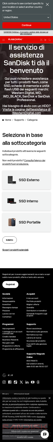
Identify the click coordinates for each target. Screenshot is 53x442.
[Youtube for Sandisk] (32, 382)
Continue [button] (26, 25)
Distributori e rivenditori (36, 310)
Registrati (10, 284)
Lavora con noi (8, 313)
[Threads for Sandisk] (38, 382)
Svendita (30, 307)
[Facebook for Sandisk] (9, 382)
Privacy (5, 394)
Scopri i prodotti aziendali (15, 249)
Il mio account (32, 298)
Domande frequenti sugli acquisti (36, 314)
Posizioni (6, 310)
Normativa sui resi (34, 334)
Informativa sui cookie (33, 419)
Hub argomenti (8, 328)
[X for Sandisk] (21, 382)
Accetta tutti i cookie (25, 437)
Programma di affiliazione (13, 349)
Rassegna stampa (10, 307)
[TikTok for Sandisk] (15, 382)
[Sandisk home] (15, 39)
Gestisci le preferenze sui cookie (25, 425)
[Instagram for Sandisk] (4, 382)
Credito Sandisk (9, 336)
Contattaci (6, 317)
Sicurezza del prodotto (35, 341)
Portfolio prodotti (33, 301)
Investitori (6, 304)
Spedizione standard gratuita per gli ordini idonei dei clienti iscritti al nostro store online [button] (26, 33)
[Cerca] (49, 39)
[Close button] (47, 5)
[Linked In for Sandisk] (27, 382)
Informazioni (7, 298)
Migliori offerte (32, 304)
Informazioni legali (21, 394)
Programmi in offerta (11, 346)
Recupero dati (8, 343)
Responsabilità (8, 301)
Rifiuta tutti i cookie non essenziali (25, 431)
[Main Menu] (4, 39)
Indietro (9, 240)
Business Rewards (10, 339)
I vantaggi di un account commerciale (12, 332)
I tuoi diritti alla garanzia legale (36, 345)
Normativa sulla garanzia (37, 331)
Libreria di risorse (33, 338)
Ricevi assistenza (34, 328)
